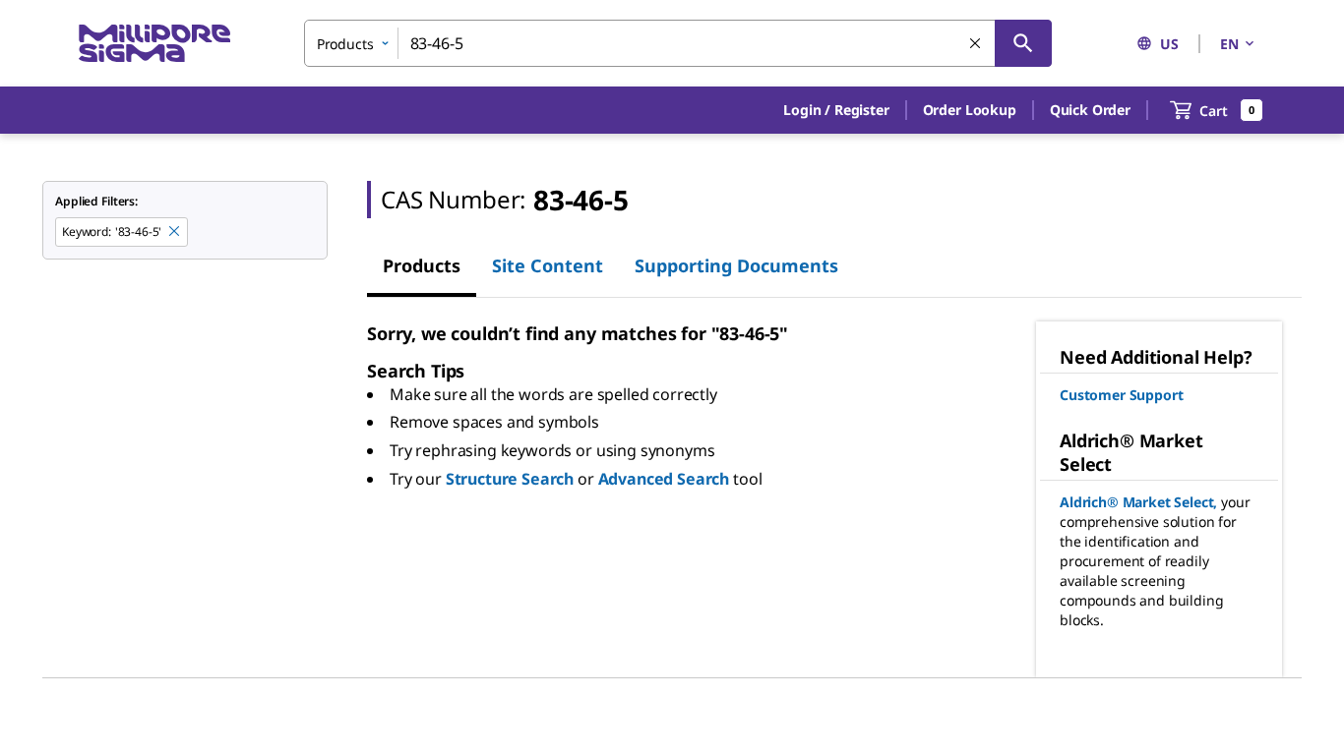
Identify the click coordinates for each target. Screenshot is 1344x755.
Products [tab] (421, 265)
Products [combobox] (345, 43)
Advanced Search (664, 479)
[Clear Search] (976, 44)
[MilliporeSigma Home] (154, 44)
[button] (835, 110)
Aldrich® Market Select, (1138, 502)
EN (1229, 43)
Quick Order (1090, 109)
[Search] (1023, 43)
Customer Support (1121, 394)
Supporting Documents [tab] (736, 265)
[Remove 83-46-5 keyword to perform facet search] (175, 232)
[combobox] (678, 43)
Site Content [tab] (547, 265)
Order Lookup (969, 109)
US (1169, 43)
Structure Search (510, 479)
